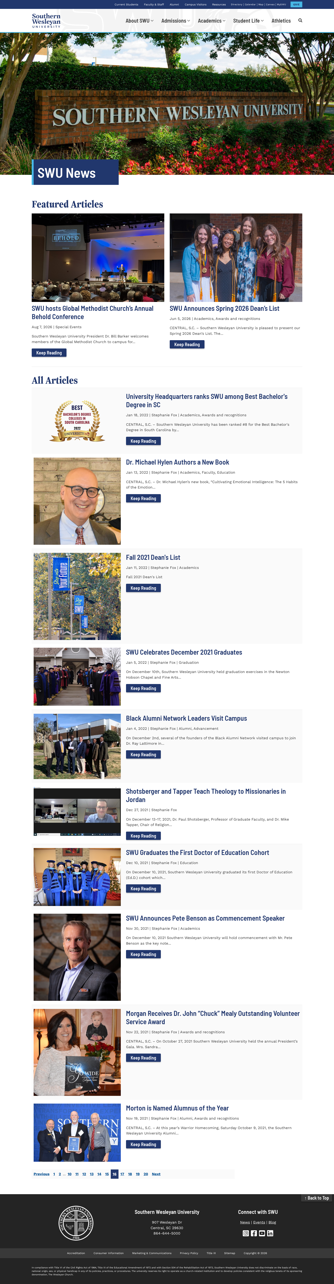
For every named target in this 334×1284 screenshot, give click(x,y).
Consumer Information (109, 1253)
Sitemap (229, 1253)
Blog (272, 1222)
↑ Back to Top (316, 1198)
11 (76, 1174)
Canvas (270, 4)
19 (138, 1174)
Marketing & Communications (151, 1253)
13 (92, 1174)
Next (156, 1174)
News (245, 1222)
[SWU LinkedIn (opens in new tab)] (270, 1234)
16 (115, 1174)
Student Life (246, 20)
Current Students (126, 4)
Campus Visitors (195, 4)
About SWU (138, 20)
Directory (236, 4)
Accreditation (76, 1253)
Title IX (211, 1253)
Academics (210, 20)
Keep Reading (49, 352)
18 (130, 1174)
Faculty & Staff (154, 4)
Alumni (174, 4)
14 (99, 1174)
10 (70, 1174)
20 (146, 1174)
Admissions (173, 20)
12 (84, 1174)
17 (122, 1174)
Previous (41, 1174)
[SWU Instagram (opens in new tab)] (246, 1234)
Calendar (250, 4)
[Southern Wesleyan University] (76, 1223)
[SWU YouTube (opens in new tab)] (262, 1234)
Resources (219, 4)
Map (261, 4)
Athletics (281, 20)
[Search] (298, 20)
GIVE (296, 4)
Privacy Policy (189, 1253)
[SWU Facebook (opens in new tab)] (254, 1234)
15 (107, 1174)
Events (259, 1222)
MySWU (281, 4)
